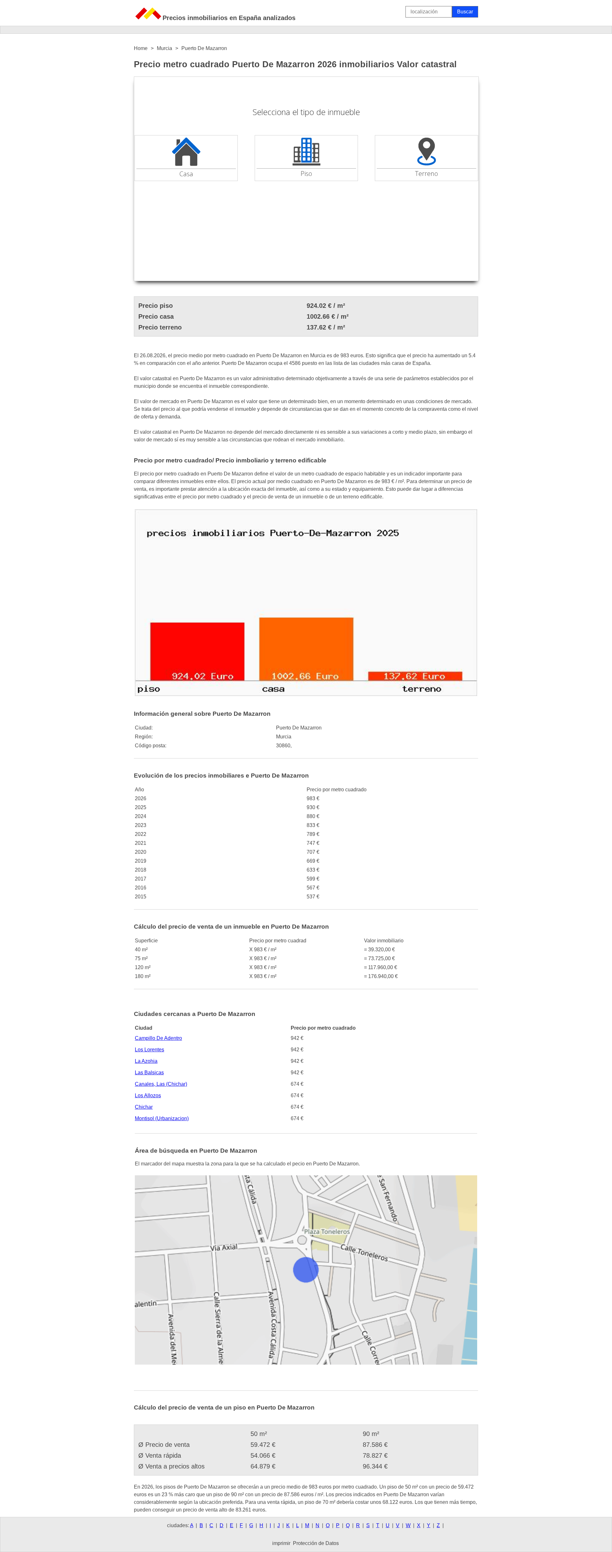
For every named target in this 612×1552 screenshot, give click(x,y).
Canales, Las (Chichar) (161, 1084)
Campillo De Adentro (158, 1038)
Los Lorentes (149, 1049)
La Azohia (146, 1061)
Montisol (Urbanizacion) (162, 1118)
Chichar (144, 1107)
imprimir (281, 1543)
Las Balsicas (149, 1072)
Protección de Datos (316, 1543)
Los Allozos (148, 1095)
